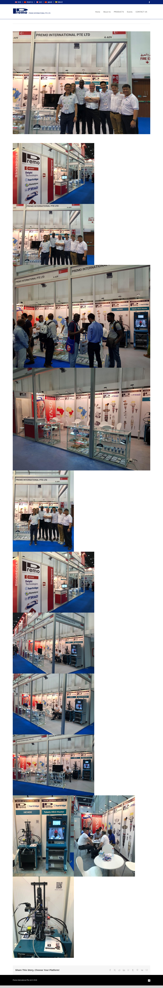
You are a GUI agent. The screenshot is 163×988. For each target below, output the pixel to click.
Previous (137, 21)
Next (146, 21)
